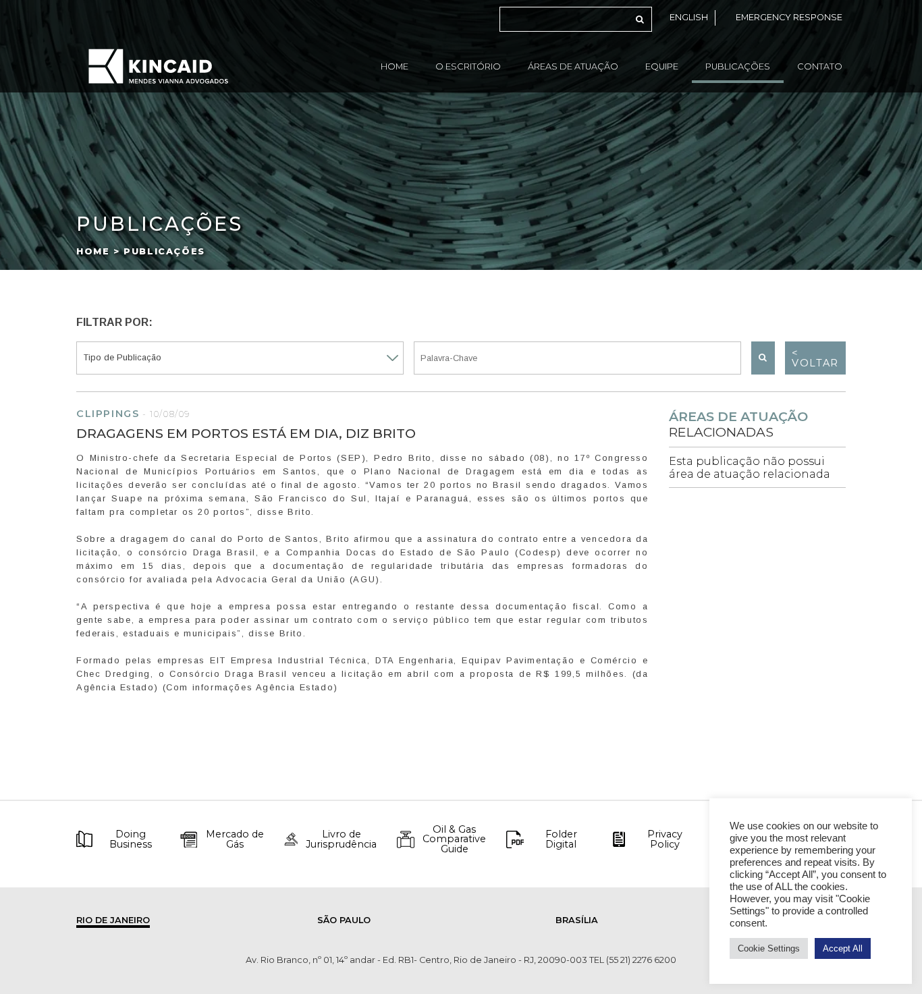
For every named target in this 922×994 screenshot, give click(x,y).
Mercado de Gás (235, 839)
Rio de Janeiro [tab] (113, 920)
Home (394, 66)
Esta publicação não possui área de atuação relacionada (749, 467)
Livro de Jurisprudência (341, 839)
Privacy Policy (664, 839)
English (689, 17)
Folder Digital (561, 839)
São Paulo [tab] (344, 920)
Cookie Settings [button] (769, 948)
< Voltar (815, 357)
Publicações (737, 66)
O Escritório (468, 66)
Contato (819, 66)
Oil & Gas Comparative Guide (454, 839)
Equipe (661, 66)
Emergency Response (789, 17)
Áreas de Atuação (573, 66)
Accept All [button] (843, 948)
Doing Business (130, 839)
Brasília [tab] (576, 920)
